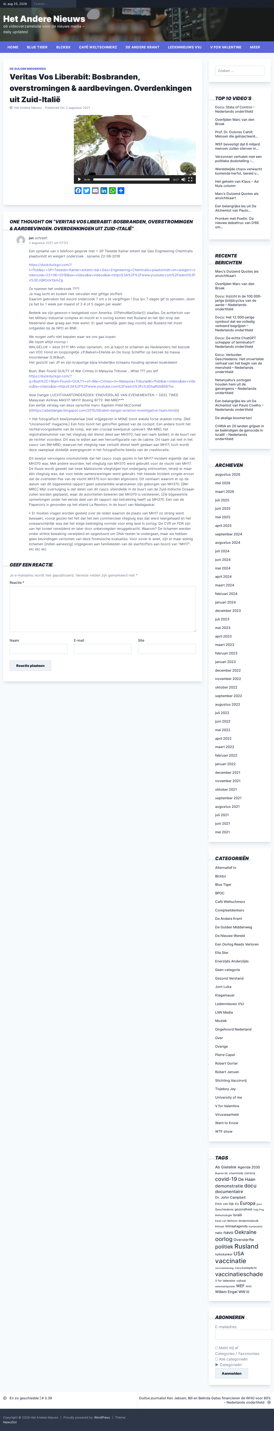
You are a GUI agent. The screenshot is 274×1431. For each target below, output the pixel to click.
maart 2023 (224, 644)
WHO (249, 1286)
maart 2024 (224, 585)
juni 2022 (223, 721)
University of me (228, 1097)
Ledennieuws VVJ (185, 47)
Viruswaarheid (227, 1114)
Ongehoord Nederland (233, 1029)
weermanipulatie (225, 1286)
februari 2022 (226, 755)
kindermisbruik (248, 1220)
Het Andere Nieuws (44, 18)
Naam (14, 640)
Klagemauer (225, 995)
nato (218, 1233)
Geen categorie (227, 970)
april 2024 (223, 576)
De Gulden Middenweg (28, 68)
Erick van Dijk (224, 1203)
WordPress (102, 1417)
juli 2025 (222, 500)
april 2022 (223, 738)
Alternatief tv (225, 867)
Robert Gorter (226, 1063)
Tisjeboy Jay (225, 1089)
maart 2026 (224, 491)
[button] (134, 149)
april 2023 (223, 636)
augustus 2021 (227, 806)
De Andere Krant (142, 47)
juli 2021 (222, 815)
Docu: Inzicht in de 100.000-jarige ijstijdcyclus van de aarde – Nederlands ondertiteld (238, 302)
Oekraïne (245, 1232)
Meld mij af (228, 1348)
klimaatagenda (236, 1226)
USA (239, 1253)
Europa (247, 1203)
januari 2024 (225, 602)
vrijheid (241, 1280)
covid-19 (226, 1179)
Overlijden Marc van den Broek (235, 286)
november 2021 (228, 781)
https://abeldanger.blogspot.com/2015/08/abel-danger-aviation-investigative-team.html (104, 410)
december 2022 (228, 670)
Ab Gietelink (226, 1167)
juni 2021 (222, 823)
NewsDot (10, 1422)
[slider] (131, 179)
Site (141, 640)
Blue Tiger (37, 47)
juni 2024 (223, 559)
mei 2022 (222, 730)
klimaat (219, 1226)
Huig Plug (258, 1209)
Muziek (221, 1021)
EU (237, 1203)
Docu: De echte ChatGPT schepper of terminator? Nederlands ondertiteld (235, 342)
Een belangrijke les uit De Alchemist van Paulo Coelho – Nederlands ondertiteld (239, 405)
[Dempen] (183, 179)
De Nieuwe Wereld (230, 936)
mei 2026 (222, 483)
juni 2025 (223, 508)
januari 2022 (225, 764)
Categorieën (231, 1364)
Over (219, 1038)
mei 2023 (222, 628)
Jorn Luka (223, 986)
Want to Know (226, 1123)
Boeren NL (221, 1173)
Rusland (246, 1246)
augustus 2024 (227, 542)
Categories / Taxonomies (237, 1353)
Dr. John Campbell (230, 1197)
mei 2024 (222, 568)
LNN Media (224, 1012)
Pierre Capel (225, 1055)
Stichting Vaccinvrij (231, 1080)
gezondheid (243, 1209)
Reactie (17, 582)
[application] (135, 149)
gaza (259, 1204)
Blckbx (63, 47)
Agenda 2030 (249, 1167)
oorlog (223, 1238)
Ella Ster (221, 952)
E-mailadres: (226, 1327)
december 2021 (227, 772)
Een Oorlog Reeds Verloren (237, 944)
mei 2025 (222, 517)
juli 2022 (222, 713)
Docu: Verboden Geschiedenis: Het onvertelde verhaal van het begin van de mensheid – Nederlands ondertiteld (239, 363)
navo (228, 1232)
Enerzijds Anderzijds (232, 961)
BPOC (220, 893)
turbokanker (223, 1254)
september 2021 (228, 798)
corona (249, 1173)
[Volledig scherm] (190, 179)
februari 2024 (226, 594)
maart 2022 (224, 747)
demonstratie (229, 1186)
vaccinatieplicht (246, 1268)
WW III (243, 1292)
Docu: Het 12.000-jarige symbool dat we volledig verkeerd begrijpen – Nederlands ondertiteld (235, 323)
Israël (237, 1215)
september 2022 (228, 696)
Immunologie (223, 1215)
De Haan (246, 1179)
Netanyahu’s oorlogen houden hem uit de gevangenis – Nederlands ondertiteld (235, 386)
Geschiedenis (224, 1209)
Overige (221, 1046)
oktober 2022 (226, 687)
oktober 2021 (226, 789)
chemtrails (236, 1173)
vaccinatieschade (239, 1274)
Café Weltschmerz (98, 47)
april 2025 (223, 525)
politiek (224, 1246)
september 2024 (228, 534)
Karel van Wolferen (226, 1220)
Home (12, 47)
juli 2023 (222, 619)
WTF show (223, 1131)
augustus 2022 (227, 704)
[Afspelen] (79, 179)
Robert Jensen (227, 1072)
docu (250, 1186)
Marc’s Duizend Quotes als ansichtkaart (237, 273)
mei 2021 (222, 832)
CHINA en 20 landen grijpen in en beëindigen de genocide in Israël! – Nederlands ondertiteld (239, 432)
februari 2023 (226, 653)
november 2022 (228, 679)
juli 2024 (222, 551)
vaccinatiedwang (224, 1268)
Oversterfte (244, 1239)
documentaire (229, 1191)
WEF (240, 1285)
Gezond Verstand (229, 978)
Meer (255, 47)
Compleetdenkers (229, 910)
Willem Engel (226, 1291)
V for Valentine (226, 47)
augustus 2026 (227, 474)
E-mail (79, 640)
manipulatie (255, 1226)
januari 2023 (225, 662)
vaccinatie (230, 1261)
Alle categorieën (233, 1359)
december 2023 (228, 610)
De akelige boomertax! (233, 418)
